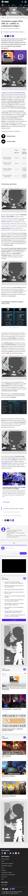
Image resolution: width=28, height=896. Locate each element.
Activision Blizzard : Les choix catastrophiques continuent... (14, 608)
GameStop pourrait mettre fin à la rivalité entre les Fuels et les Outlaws (14, 488)
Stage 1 (4, 92)
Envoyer (24, 553)
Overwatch (15, 17)
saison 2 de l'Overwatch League (17, 92)
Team (2, 861)
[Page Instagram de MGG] (19, 853)
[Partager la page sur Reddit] (10, 36)
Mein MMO (4, 885)
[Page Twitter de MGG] (8, 853)
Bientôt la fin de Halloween (8, 776)
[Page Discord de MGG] (5, 853)
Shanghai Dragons (6, 228)
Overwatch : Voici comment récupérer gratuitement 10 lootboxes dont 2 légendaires (14, 582)
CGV (2, 879)
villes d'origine (11, 458)
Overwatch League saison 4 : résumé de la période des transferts (12, 729)
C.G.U (3, 868)
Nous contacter (5, 859)
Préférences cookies (6, 872)
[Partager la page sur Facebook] (5, 36)
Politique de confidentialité (8, 874)
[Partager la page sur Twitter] (8, 36)
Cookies (3, 870)
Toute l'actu (14, 620)
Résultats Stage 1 (11, 136)
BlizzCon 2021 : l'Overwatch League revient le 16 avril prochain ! (14, 688)
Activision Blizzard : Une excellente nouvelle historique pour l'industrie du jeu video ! (14, 612)
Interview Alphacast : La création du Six (11, 709)
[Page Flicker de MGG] (16, 853)
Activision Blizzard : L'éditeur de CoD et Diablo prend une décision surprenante (14, 604)
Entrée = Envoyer (14, 553)
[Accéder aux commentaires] (13, 36)
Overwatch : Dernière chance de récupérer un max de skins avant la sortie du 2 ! (14, 600)
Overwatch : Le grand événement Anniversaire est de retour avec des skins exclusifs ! (15, 615)
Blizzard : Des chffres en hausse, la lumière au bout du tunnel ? (14, 593)
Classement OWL (11, 141)
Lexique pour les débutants (8, 795)
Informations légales (6, 865)
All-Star (9, 395)
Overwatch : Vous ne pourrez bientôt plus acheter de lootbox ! (14, 596)
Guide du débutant (6, 756)
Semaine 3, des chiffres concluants (11, 512)
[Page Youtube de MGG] (10, 853)
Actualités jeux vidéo (8, 17)
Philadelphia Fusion (6, 463)
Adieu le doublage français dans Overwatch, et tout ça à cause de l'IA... (14, 586)
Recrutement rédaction (7, 863)
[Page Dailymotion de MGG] (13, 853)
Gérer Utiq (4, 877)
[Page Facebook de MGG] (2, 853)
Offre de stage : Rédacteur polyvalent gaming (14, 589)
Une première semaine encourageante (12, 515)
